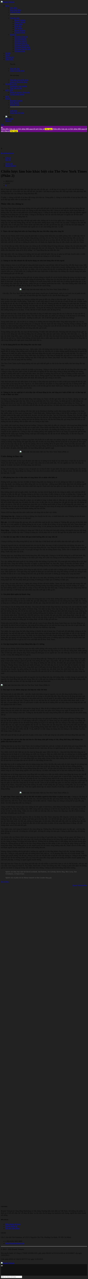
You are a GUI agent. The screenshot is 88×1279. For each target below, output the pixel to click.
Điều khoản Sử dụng (13, 1224)
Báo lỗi (8, 160)
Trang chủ (9, 164)
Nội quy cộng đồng (13, 1228)
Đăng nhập (10, 119)
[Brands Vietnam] (7, 2)
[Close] (2, 127)
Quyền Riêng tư (11, 1226)
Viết (2, 125)
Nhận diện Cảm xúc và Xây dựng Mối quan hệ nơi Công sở (26, 129)
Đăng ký (9, 121)
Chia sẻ (8, 158)
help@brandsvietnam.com (15, 1243)
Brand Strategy (11, 166)
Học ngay (48, 129)
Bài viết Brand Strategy (7, 153)
